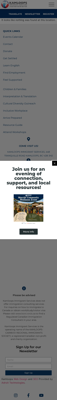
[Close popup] (54, 163)
